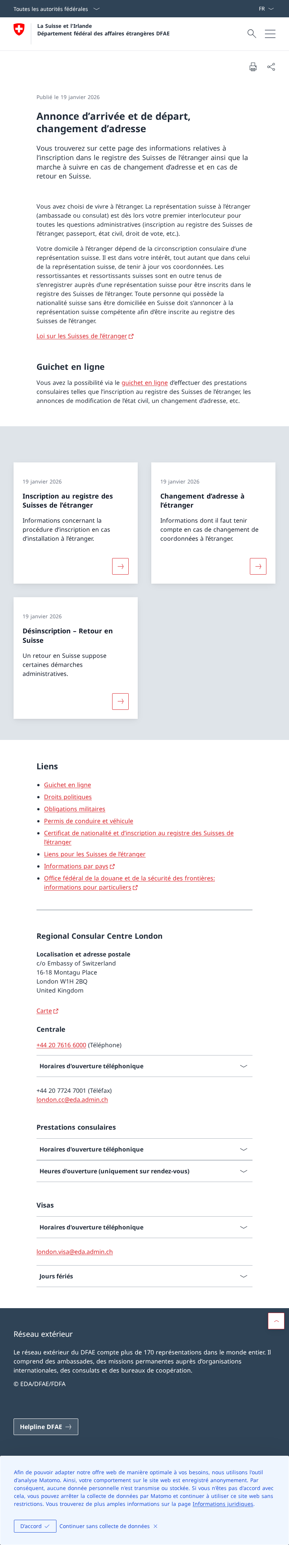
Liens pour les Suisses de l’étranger (95, 854)
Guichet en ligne (67, 785)
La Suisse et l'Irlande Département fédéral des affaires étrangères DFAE (103, 29)
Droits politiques (68, 797)
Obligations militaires (74, 809)
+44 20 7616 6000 (61, 1045)
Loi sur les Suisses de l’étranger (82, 336)
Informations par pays (76, 866)
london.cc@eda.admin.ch (72, 1099)
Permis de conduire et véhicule (88, 821)
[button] (276, 1321)
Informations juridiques (223, 1503)
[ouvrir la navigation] (270, 33)
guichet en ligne (145, 382)
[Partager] (271, 66)
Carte (44, 1011)
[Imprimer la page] (253, 66)
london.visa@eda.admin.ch (75, 1252)
